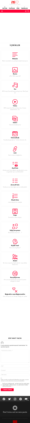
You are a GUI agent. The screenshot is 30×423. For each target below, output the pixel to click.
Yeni (17, 8)
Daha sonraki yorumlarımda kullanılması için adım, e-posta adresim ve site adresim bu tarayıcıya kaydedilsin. (15, 380)
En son (4, 8)
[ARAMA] (28, 11)
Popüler (12, 8)
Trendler (24, 8)
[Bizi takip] (26, 11)
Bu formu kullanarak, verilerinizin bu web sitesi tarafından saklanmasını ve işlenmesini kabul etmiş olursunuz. (16, 385)
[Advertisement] (15, 28)
